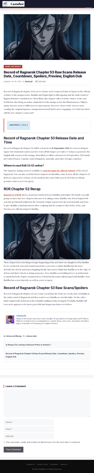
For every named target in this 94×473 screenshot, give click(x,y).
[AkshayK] (10, 323)
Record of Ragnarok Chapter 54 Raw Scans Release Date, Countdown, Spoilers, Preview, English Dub (45, 355)
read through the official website (59, 170)
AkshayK (21, 315)
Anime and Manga (14, 336)
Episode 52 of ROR (12, 195)
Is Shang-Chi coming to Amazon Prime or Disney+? (28, 345)
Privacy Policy (42, 464)
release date (31, 336)
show (24, 125)
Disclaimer (54, 464)
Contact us (31, 464)
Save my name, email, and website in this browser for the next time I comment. (43, 442)
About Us (64, 464)
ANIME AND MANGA (13, 66)
